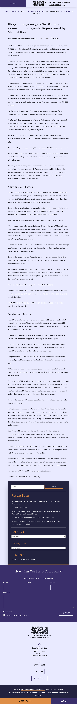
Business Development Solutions (52, 692)
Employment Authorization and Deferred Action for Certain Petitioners (35, 502)
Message (6, 592)
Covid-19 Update (20, 508)
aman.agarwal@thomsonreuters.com (22, 38)
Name (5, 583)
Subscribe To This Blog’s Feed (23, 559)
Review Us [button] (39, 678)
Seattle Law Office (39, 648)
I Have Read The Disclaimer (17, 615)
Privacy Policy (32, 692)
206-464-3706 (23, 471)
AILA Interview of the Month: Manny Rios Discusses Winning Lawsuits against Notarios (35, 522)
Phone (52, 583)
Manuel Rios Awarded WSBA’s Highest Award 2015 (34, 518)
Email (29, 583)
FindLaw (38, 696)
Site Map (21, 692)
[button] (13, 3)
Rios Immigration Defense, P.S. (33, 689)
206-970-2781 (39, 665)
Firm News (55, 38)
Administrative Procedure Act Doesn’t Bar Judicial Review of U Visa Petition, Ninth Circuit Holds (36, 512)
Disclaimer (7, 612)
